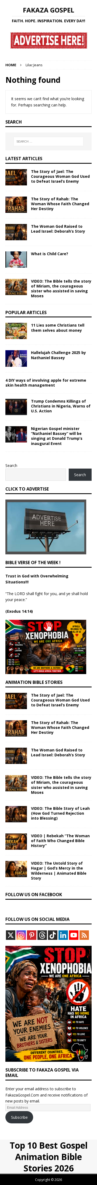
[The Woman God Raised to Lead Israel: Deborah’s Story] (16, 232)
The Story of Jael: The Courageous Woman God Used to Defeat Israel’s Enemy (60, 176)
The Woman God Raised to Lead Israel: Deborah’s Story (58, 229)
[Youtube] (73, 935)
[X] (10, 935)
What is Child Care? (49, 253)
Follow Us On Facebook (33, 895)
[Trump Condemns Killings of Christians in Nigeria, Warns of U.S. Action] (16, 407)
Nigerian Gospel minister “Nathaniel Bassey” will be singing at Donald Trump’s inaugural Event (56, 436)
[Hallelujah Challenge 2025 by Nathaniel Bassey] (16, 358)
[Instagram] (21, 935)
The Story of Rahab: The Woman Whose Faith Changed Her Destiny (60, 203)
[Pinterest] (31, 935)
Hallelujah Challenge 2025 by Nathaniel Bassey (58, 355)
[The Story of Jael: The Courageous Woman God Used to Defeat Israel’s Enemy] (16, 177)
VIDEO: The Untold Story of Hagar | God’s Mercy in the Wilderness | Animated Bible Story (58, 871)
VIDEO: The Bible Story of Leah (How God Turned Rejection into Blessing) (60, 813)
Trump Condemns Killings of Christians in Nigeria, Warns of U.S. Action (61, 406)
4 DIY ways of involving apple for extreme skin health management (45, 383)
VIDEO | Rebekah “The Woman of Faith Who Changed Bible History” (60, 840)
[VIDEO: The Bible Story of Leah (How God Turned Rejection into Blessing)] (16, 814)
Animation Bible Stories (34, 682)
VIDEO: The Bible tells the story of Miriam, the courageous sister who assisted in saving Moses (61, 289)
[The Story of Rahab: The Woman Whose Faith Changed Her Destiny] (16, 205)
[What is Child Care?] (16, 259)
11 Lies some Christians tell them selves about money (57, 328)
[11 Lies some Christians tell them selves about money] (16, 331)
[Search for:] (48, 141)
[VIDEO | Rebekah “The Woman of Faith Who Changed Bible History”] (16, 841)
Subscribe (19, 1117)
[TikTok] (52, 935)
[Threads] (42, 935)
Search (11, 465)
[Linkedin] (63, 935)
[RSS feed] (84, 935)
